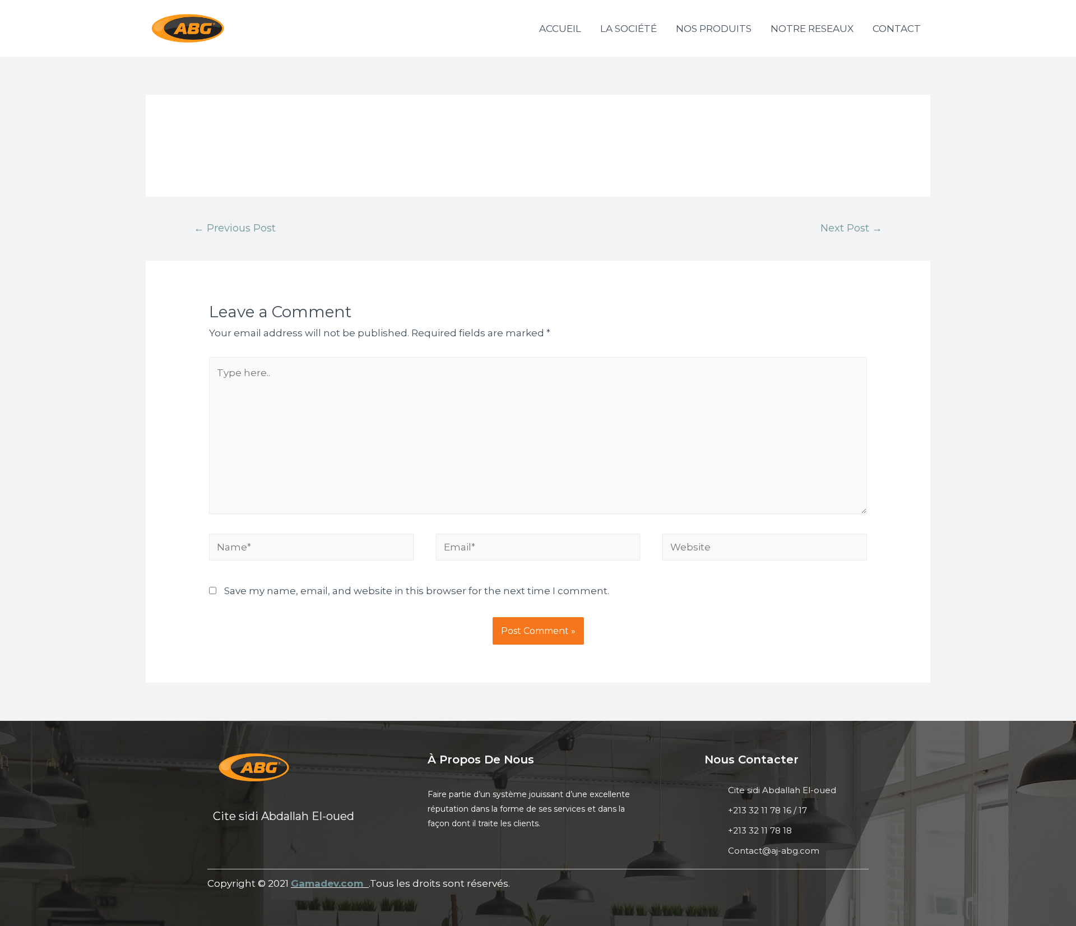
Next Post (851, 227)
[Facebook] (218, 852)
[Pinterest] (306, 852)
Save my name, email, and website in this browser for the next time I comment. (416, 590)
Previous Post (235, 227)
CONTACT (897, 28)
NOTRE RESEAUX (812, 28)
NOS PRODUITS (714, 28)
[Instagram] (276, 852)
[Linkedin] (247, 852)
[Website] (764, 548)
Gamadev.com (328, 883)
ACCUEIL (560, 28)
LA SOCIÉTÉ (628, 28)
